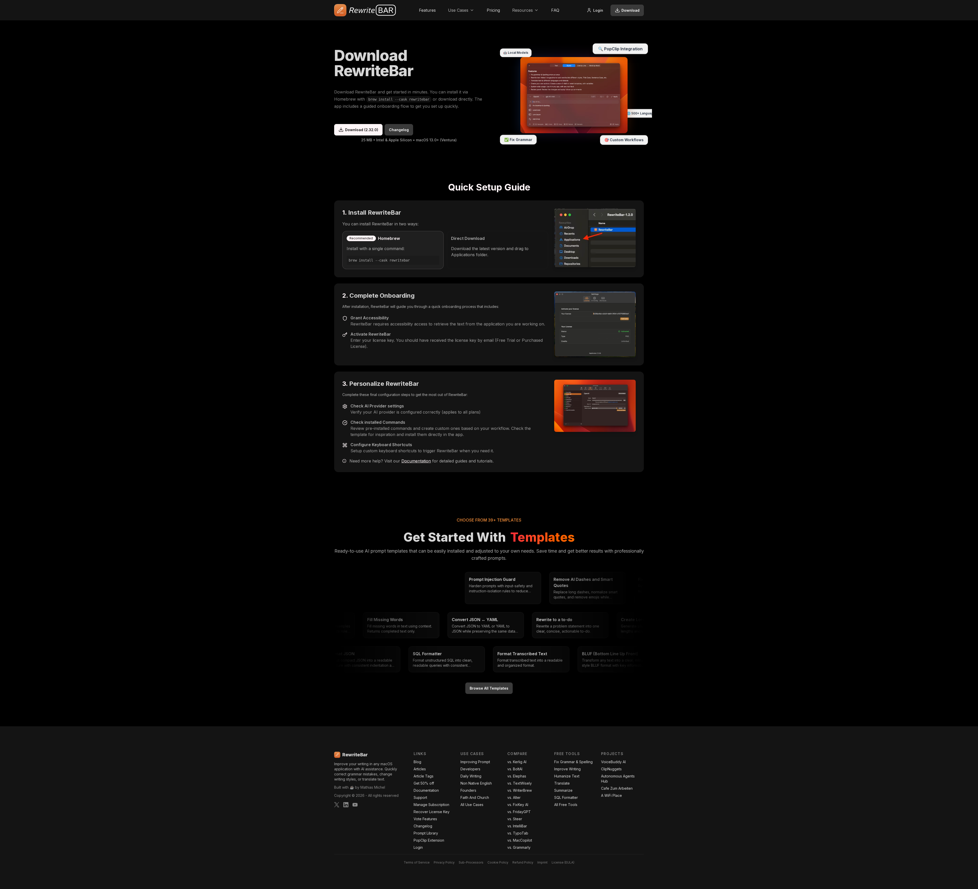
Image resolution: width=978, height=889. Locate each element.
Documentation (416, 460)
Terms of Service (417, 862)
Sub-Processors (471, 862)
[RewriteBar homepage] (365, 10)
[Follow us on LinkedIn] (345, 804)
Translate (562, 783)
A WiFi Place (611, 795)
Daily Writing (470, 776)
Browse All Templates (489, 688)
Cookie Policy (497, 862)
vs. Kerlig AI (516, 762)
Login (598, 10)
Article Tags (423, 776)
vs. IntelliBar (517, 826)
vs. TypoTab (517, 833)
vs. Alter (514, 797)
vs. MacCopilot (519, 840)
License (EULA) (563, 862)
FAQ (555, 10)
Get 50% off (424, 783)
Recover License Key (432, 812)
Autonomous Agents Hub (618, 778)
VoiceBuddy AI (613, 762)
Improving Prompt (475, 762)
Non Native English (476, 783)
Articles (420, 769)
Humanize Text (566, 776)
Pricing (493, 10)
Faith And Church (474, 797)
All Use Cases (471, 804)
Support (420, 797)
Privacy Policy (444, 862)
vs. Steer (514, 819)
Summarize (563, 790)
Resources (522, 10)
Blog (417, 762)
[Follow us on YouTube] (355, 804)
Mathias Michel (372, 787)
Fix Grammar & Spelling (573, 762)
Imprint (542, 862)
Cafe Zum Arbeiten (617, 788)
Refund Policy (522, 862)
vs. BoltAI (514, 769)
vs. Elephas (516, 776)
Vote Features (425, 819)
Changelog (399, 130)
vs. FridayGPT (519, 812)
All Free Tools (565, 804)
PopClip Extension (429, 840)
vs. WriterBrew (519, 790)
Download (630, 10)
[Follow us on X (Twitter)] (336, 804)
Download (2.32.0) (361, 130)
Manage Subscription (431, 804)
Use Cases (458, 10)
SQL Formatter (566, 797)
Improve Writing (567, 769)
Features (427, 10)
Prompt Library (426, 833)
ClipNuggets (611, 769)
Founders (468, 790)
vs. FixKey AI (517, 804)
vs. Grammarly (519, 847)
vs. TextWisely (519, 783)
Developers (470, 769)
